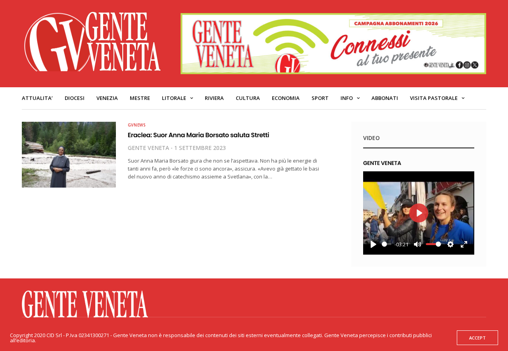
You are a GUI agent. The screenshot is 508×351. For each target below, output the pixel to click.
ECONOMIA (286, 98)
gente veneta (148, 148)
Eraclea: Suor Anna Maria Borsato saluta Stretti (198, 135)
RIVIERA (214, 98)
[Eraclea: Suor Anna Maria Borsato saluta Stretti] (69, 155)
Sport (320, 98)
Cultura (248, 98)
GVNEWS (137, 125)
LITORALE (174, 98)
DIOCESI (75, 98)
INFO (347, 98)
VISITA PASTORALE (434, 98)
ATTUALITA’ (37, 98)
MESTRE (140, 98)
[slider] (386, 244)
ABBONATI (384, 98)
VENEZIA (107, 98)
